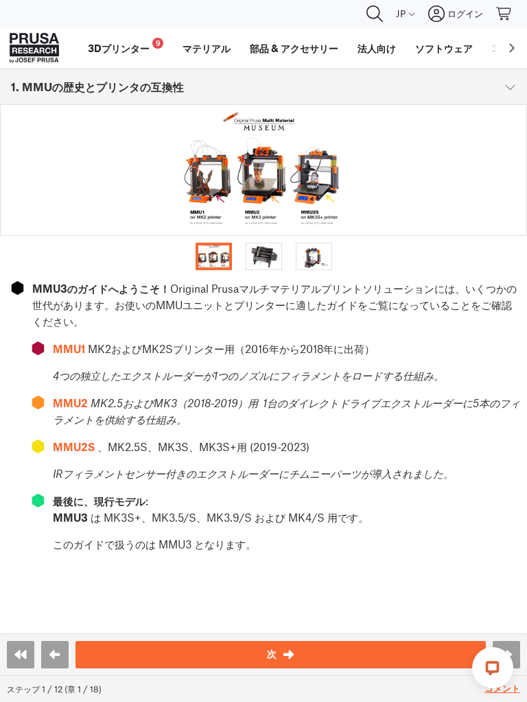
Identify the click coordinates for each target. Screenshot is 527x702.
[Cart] (504, 13)
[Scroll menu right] (512, 48)
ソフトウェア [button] (444, 48)
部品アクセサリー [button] (294, 48)
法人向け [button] (377, 48)
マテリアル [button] (207, 48)
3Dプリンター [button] (124, 46)
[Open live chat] (492, 667)
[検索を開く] (374, 13)
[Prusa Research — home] (34, 47)
